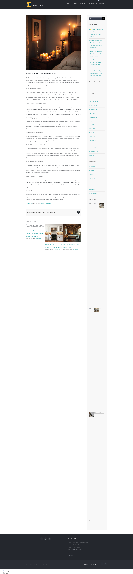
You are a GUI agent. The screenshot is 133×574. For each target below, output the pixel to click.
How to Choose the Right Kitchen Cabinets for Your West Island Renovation (96, 73)
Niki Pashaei (29, 203)
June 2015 (92, 155)
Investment (92, 178)
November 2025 (94, 105)
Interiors (42, 203)
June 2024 (92, 128)
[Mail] (49, 538)
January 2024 (93, 147)
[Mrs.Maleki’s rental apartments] (101, 464)
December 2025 (94, 102)
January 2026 (93, 98)
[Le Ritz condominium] (101, 359)
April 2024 (92, 136)
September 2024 (94, 117)
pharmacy (92, 86)
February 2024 (93, 144)
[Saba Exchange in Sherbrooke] (96, 255)
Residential (92, 189)
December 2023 (94, 151)
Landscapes (93, 182)
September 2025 (94, 113)
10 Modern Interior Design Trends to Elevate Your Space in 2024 (72, 247)
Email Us (94, 564)
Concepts (92, 170)
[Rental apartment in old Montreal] (101, 205)
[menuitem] (63, 3)
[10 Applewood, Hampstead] (91, 255)
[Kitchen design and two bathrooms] (91, 359)
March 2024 (93, 140)
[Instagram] (45, 538)
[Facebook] (41, 538)
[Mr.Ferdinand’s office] (96, 464)
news (91, 185)
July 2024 (92, 125)
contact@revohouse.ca (76, 549)
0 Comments (48, 203)
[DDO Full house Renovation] (96, 309)
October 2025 (93, 109)
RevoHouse (50, 564)
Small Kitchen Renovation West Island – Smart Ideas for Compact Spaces (97, 54)
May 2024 (92, 132)
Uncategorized (93, 193)
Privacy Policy (71, 555)
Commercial (93, 166)
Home (98, 86)
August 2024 (93, 121)
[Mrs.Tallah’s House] (91, 414)
